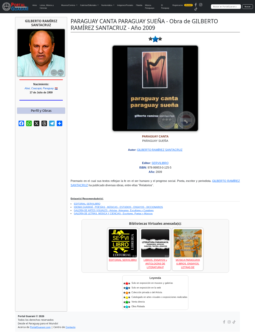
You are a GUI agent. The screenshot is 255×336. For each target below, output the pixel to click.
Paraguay (48, 88)
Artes (34, 5)
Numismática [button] (107, 5)
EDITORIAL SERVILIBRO (87, 204)
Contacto (70, 327)
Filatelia (139, 5)
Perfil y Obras (41, 110)
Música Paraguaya (149, 6)
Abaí (27, 88)
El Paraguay (165, 6)
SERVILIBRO (160, 163)
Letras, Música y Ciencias (47, 6)
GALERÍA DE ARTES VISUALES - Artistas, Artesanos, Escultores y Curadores (114, 210)
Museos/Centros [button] (68, 5)
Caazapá (36, 88)
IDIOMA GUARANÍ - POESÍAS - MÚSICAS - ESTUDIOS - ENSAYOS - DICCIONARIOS (118, 207)
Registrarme (182, 5)
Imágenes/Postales (125, 5)
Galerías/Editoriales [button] (88, 5)
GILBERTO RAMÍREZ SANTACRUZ (159, 149)
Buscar (248, 6)
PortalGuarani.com (40, 327)
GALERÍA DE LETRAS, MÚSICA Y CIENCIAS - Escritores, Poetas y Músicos (113, 213)
